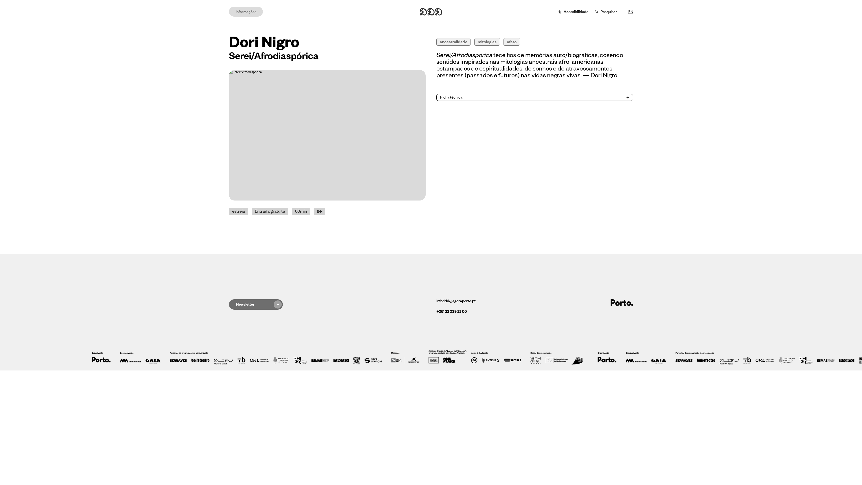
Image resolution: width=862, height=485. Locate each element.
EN (630, 12)
